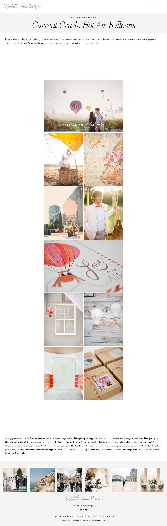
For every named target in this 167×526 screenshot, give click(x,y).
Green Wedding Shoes (15, 442)
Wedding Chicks (130, 449)
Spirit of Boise (36, 438)
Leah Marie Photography (144, 438)
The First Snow (77, 446)
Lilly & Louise (89, 449)
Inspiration (91, 17)
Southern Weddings (44, 449)
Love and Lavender (142, 442)
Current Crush (78, 17)
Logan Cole (126, 442)
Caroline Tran (63, 442)
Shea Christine (26, 449)
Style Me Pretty (79, 442)
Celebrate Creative (99, 520)
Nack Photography (77, 438)
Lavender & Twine (112, 449)
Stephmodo (20, 453)
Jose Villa (40, 446)
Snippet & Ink (94, 438)
